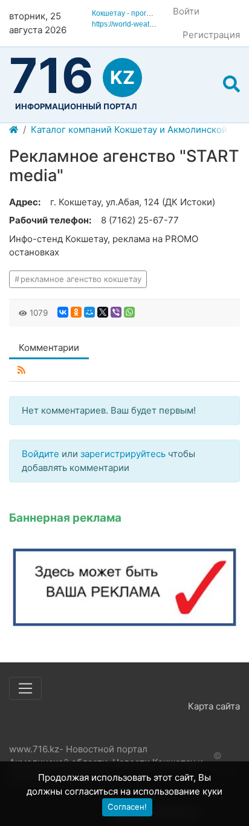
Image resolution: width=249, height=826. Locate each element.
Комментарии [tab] (49, 347)
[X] (102, 312)
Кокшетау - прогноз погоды (138, 13)
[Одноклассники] (76, 312)
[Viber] (116, 312)
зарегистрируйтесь (123, 453)
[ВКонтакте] (62, 312)
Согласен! (127, 807)
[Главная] (13, 130)
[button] (231, 84)
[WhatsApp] (129, 312)
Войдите (40, 453)
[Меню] (25, 688)
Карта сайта (214, 706)
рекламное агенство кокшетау (81, 279)
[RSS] (21, 370)
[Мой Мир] (89, 312)
